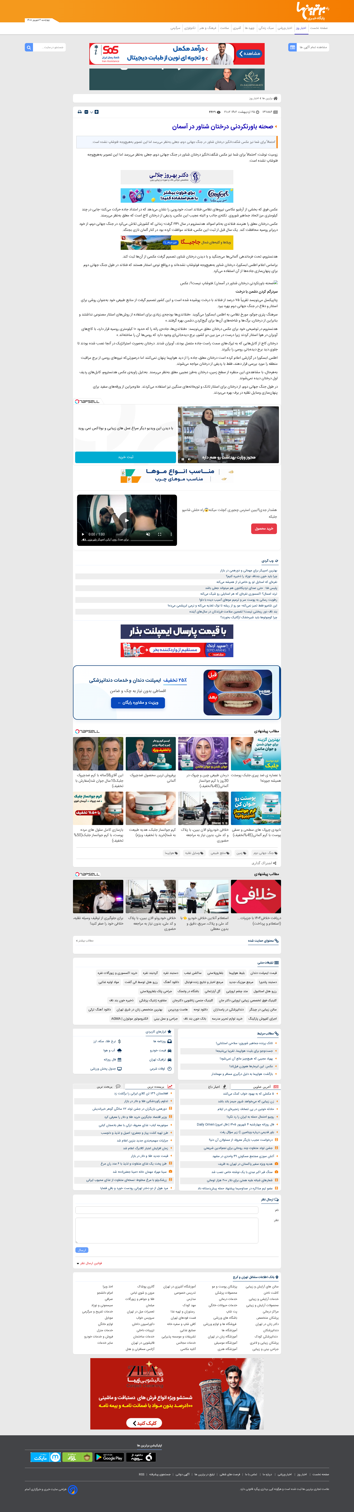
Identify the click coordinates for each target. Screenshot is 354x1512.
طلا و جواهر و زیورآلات (139, 1299)
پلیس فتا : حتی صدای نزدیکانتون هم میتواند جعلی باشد (241, 588)
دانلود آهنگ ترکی (99, 1009)
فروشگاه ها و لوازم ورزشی (220, 1324)
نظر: (276, 1220)
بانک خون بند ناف (195, 1018)
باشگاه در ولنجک (188, 991)
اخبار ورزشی (285, 28)
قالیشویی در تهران (142, 1343)
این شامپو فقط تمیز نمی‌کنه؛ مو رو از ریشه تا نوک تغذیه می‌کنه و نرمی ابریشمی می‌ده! (222, 605)
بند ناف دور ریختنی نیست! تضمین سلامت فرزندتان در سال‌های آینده (233, 611)
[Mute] (189, 459)
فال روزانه (110, 1059)
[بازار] (77, 1458)
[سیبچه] (141, 1458)
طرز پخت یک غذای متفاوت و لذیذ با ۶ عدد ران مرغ (134, 1163)
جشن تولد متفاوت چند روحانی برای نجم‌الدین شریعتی (238, 1148)
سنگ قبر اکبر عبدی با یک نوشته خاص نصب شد (242, 1172)
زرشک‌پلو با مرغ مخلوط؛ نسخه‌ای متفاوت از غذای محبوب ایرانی (126, 1180)
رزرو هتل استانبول (265, 991)
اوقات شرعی (158, 1068)
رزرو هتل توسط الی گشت (141, 982)
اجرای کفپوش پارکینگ (262, 1018)
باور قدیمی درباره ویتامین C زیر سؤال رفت (247, 1132)
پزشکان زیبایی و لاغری (264, 1343)
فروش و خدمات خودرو (98, 1336)
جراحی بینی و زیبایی (265, 1349)
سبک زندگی (267, 28)
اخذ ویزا (108, 1286)
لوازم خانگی (105, 1324)
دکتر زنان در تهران (267, 1324)
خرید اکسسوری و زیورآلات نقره (117, 973)
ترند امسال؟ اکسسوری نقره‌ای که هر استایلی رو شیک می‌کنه (238, 594)
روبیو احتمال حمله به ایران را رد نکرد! (250, 1117)
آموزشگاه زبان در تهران (222, 1336)
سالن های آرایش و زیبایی (262, 1286)
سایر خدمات (105, 1343)
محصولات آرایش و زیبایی (262, 1305)
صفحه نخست (319, 28)
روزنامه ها (159, 1041)
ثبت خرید (125, 457)
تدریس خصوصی (185, 1293)
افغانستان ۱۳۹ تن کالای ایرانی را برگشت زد (141, 1093)
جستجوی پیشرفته (159, 1474)
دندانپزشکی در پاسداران (228, 1009)
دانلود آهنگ (171, 982)
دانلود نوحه (201, 1009)
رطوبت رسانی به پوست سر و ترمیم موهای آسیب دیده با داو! (238, 600)
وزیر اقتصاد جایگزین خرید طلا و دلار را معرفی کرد (135, 1117)
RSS (141, 1474)
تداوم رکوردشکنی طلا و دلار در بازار (146, 1101)
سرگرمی (175, 28)
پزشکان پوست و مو (224, 1286)
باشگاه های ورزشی (225, 1318)
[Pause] (183, 459)
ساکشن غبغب (193, 973)
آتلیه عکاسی (188, 1349)
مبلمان (150, 1305)
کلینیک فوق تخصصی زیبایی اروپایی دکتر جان (248, 1000)
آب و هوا (110, 1050)
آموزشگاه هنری (227, 1349)
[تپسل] (77, 401)
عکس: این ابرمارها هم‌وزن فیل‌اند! (251, 1066)
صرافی (109, 1299)
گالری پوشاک (146, 1286)
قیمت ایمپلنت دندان (263, 973)
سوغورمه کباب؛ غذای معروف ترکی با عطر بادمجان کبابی (133, 1125)
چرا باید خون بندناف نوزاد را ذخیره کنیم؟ (251, 576)
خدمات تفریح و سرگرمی (97, 1311)
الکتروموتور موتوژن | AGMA (129, 1018)
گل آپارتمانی (212, 991)
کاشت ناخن (271, 1293)
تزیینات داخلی (145, 1330)
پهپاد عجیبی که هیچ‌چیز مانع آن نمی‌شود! (246, 1058)
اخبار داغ (214, 1087)
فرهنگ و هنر (208, 28)
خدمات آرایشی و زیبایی (264, 1299)
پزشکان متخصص (267, 1318)
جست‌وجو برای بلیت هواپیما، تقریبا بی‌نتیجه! (244, 1051)
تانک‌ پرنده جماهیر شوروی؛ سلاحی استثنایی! (244, 1043)
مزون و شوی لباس (142, 1293)
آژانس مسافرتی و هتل (140, 1349)
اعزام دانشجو (105, 1293)
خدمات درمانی (228, 1299)
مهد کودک (189, 1305)
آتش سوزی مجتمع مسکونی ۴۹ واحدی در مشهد (243, 1156)
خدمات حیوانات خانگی (223, 1305)
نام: (277, 1210)
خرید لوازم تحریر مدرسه (227, 1018)
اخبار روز (301, 28)
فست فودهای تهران (183, 1318)
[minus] (86, 112)
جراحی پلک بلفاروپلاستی (156, 991)
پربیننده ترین (155, 1086)
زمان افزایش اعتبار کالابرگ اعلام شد (145, 1148)
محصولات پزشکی (226, 1293)
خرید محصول (264, 529)
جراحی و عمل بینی (166, 1018)
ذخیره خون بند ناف (121, 1000)
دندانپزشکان (271, 1330)
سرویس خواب (145, 1318)
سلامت (225, 28)
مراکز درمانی (271, 1311)
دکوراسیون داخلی (143, 1324)
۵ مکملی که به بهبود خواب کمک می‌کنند (248, 1093)
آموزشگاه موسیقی (225, 1343)
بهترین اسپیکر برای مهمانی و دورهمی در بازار (248, 570)
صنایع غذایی (188, 1330)
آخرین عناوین (262, 1087)
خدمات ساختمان (143, 1336)
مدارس (191, 1299)
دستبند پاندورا (268, 982)
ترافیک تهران (157, 1059)
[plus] (96, 111)
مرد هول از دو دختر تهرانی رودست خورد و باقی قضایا (134, 1188)
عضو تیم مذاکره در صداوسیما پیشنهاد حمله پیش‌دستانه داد (235, 1188)
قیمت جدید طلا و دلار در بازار (149, 1156)
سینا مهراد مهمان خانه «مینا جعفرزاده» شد (140, 1172)
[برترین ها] (311, 11)
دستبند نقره (171, 973)
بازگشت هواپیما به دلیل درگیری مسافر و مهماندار (242, 1074)
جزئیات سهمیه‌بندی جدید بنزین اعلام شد (142, 1140)
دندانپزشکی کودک (267, 1336)
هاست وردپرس (178, 1009)
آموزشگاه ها (229, 1330)
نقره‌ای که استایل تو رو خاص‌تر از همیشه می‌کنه (246, 582)
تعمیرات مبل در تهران (140, 1311)
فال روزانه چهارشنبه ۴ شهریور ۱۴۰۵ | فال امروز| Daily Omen (235, 1124)
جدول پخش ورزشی (103, 1068)
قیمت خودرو (158, 1050)
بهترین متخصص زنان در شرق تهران (139, 1009)
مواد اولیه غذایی (108, 982)
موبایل (109, 1318)
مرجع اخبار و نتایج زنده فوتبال (204, 982)
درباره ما (268, 1474)
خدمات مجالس (186, 1343)
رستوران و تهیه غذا (183, 1311)
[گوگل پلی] (109, 1458)
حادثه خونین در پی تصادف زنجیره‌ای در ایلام (246, 1109)
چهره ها (250, 28)
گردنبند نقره (150, 973)
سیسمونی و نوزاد (102, 1305)
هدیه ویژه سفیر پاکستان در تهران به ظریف (245, 1164)
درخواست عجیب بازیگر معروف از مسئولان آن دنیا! (241, 1140)
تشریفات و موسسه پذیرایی (179, 1336)
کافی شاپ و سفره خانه (181, 1324)
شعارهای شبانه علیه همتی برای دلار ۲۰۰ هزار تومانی (240, 1180)
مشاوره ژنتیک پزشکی (153, 1000)
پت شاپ (231, 1311)
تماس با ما (251, 1474)
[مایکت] (46, 1458)
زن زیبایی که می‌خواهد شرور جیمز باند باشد (246, 1101)
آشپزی (237, 28)
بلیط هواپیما (237, 973)
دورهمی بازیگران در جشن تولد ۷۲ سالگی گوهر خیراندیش (129, 1109)
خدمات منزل (105, 1330)
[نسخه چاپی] (79, 112)
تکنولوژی (190, 28)
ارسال (82, 1250)
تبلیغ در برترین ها (205, 1474)
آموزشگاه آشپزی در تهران (179, 1286)
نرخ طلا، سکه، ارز (104, 1041)
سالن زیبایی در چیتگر (263, 1009)
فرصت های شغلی (230, 1474)
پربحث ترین (104, 1086)
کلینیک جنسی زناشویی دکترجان (192, 1000)
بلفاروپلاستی (215, 973)
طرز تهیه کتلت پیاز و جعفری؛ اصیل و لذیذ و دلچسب (134, 1133)
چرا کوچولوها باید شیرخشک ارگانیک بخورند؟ (248, 617)
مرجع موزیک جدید (241, 982)
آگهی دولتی (183, 1474)
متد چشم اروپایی (237, 991)
